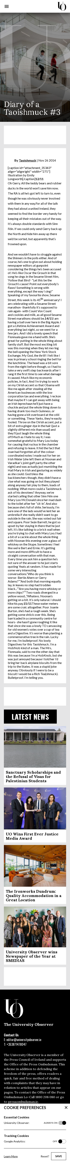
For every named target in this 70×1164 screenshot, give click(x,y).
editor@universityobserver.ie (23, 1039)
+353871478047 (16, 1044)
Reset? (45, 1156)
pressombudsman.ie (23, 1102)
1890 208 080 (45, 1097)
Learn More (11, 1156)
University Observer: (30, 1122)
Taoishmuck (27, 160)
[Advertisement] (35, 135)
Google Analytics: (30, 1141)
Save (58, 1156)
